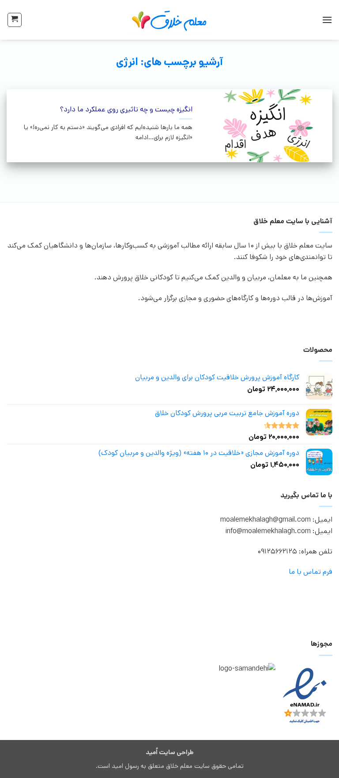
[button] (327, 20)
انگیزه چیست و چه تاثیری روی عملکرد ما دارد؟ (126, 109)
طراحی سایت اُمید (170, 752)
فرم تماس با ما (310, 572)
